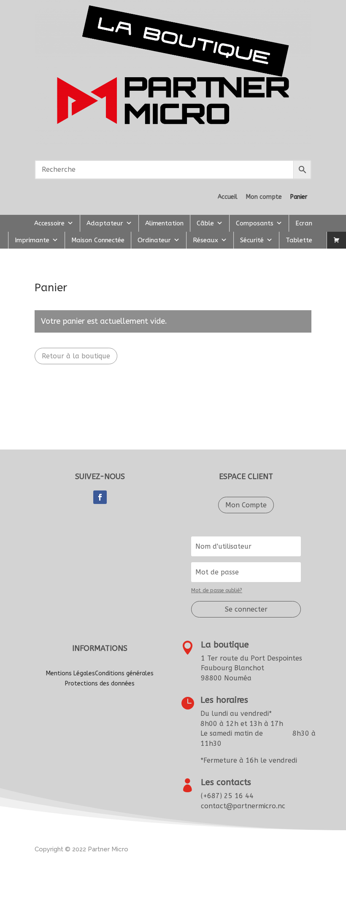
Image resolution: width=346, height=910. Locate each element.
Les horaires (224, 700)
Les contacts (226, 782)
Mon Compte (246, 505)
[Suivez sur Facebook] (100, 497)
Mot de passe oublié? (216, 590)
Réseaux (205, 240)
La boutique (225, 645)
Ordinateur (154, 240)
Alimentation (164, 223)
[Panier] (336, 240)
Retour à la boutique (76, 356)
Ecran (303, 223)
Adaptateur (104, 223)
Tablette (299, 240)
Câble (205, 223)
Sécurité (252, 240)
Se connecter (246, 609)
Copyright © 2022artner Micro (81, 849)
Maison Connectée (97, 240)
